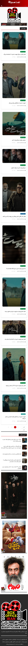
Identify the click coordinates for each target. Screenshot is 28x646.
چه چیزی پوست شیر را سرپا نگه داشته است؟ (16, 269)
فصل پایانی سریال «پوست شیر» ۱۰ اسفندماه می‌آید (15, 54)
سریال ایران (23, 414)
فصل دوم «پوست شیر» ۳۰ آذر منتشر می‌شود (16, 386)
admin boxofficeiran (21, 57)
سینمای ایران (23, 213)
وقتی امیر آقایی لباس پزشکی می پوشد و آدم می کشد (14, 216)
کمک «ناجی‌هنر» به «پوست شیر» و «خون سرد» (15, 311)
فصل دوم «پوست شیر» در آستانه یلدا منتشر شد (15, 339)
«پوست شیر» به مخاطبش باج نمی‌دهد (17, 103)
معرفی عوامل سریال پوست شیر (19, 140)
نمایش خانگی (23, 51)
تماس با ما (25, 635)
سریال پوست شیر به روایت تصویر (18, 168)
